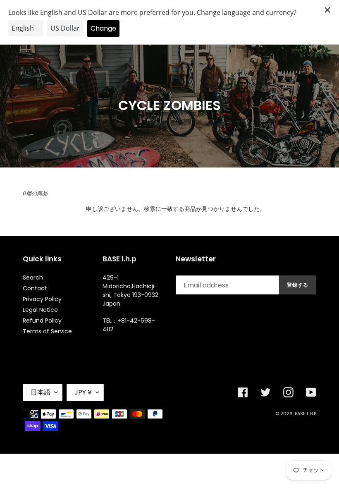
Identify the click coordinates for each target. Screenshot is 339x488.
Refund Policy (42, 320)
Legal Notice (40, 310)
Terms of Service (47, 331)
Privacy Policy (42, 299)
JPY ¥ (83, 392)
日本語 (40, 392)
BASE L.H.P (305, 413)
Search (33, 277)
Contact (35, 288)
